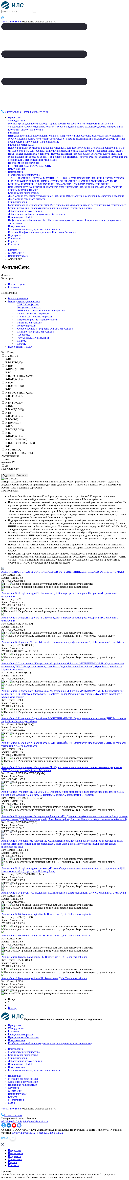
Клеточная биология (20, 129)
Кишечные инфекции (20, 183)
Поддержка (14, 235)
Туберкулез (52, 186)
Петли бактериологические (23, 153)
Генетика (37, 129)
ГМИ (45, 220)
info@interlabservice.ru (35, 111)
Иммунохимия (16, 168)
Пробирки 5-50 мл (22, 150)
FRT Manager (15, 165)
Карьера (12, 241)
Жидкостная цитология (99, 123)
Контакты (13, 244)
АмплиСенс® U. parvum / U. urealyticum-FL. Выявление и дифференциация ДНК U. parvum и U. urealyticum (63, 642)
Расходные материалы (20, 144)
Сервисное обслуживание (23, 1081)
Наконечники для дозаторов (24, 147)
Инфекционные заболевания (24, 220)
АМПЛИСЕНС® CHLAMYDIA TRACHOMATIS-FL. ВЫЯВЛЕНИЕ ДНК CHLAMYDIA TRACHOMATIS (63, 571)
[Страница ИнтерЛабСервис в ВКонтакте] (9, 1126)
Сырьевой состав (95, 220)
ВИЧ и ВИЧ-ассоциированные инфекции (78, 177)
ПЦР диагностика (18, 135)
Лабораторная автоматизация (25, 211)
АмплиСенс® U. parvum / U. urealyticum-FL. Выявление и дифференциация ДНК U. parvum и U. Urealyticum (63, 892)
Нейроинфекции (43, 183)
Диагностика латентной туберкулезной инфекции (49, 138)
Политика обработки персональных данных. (37, 1132)
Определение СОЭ (19, 126)
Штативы (66, 153)
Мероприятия (16, 1099)
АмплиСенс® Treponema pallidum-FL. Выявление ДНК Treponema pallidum (44, 957)
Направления (15, 171)
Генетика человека (113, 177)
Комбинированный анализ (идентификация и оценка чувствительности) (50, 208)
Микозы (12, 189)
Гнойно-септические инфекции (59, 180)
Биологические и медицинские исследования (34, 229)
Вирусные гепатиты (42, 177)
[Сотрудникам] (2, 18)
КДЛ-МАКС (31, 165)
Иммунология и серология (81, 195)
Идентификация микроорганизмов (70, 205)
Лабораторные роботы (53, 123)
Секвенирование (49, 141)
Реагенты (13, 132)
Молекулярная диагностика (24, 123)
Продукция (14, 117)
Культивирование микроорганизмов (29, 205)
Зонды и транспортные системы (58, 156)
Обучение (13, 1087)
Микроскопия (115, 126)
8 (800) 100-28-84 (11, 21)
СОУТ (11, 1102)
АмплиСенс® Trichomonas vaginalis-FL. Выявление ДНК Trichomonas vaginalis (46, 914)
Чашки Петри (115, 150)
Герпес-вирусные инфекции (24, 180)
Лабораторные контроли (90, 135)
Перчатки (83, 156)
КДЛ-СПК (45, 165)
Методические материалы (23, 1078)
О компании (15, 238)
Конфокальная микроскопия (35, 232)
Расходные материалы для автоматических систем (70, 147)
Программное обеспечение (23, 162)
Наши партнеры (17, 1093)
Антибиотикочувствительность (109, 205)
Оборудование (16, 120)
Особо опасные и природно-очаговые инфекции (81, 183)
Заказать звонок (13, 111)
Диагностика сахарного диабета (87, 126)
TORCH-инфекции (19, 177)
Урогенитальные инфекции (75, 186)
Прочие (33, 189)
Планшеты (101, 150)
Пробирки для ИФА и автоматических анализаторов (63, 150)
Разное (93, 156)
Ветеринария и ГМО (20, 217)
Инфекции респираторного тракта (97, 180)
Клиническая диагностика (23, 192)
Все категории (16, 284)
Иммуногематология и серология (49, 126)
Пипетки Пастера (50, 153)
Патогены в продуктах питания (66, 220)
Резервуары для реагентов (87, 153)
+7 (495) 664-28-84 (11, 1121)
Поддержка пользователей (23, 1084)
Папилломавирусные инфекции (26, 186)
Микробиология (76, 123)
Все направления (18, 298)
